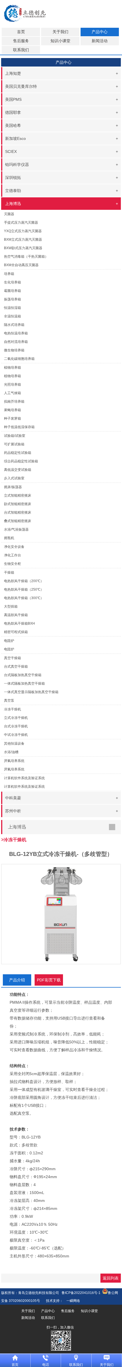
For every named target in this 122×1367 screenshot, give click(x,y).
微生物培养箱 (14, 350)
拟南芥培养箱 (14, 401)
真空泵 (9, 700)
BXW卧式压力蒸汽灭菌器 (23, 248)
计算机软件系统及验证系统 (24, 787)
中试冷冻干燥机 (16, 735)
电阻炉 (9, 649)
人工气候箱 (12, 393)
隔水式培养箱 (14, 325)
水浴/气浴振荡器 (16, 529)
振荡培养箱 (12, 299)
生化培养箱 (12, 282)
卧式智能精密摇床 (17, 504)
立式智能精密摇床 (17, 495)
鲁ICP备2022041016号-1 (81, 1293)
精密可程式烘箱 (16, 632)
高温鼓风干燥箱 (16, 615)
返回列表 (111, 1278)
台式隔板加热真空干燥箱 (22, 675)
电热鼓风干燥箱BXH (19, 623)
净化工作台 (12, 555)
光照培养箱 (12, 384)
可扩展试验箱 (14, 444)
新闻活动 (100, 41)
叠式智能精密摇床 (17, 521)
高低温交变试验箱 (17, 470)
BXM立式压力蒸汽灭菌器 (23, 240)
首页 (21, 32)
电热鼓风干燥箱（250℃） (24, 589)
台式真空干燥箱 (16, 666)
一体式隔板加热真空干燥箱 (24, 683)
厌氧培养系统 (14, 769)
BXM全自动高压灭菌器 (21, 265)
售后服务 (21, 41)
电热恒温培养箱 (16, 333)
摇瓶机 (9, 538)
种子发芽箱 (12, 418)
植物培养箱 (12, 376)
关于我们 (60, 32)
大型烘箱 (11, 606)
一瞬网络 (71, 1301)
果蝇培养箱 (12, 410)
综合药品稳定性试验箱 (21, 461)
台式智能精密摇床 (17, 512)
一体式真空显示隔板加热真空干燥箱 (31, 692)
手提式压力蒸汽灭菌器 (21, 223)
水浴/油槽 (11, 752)
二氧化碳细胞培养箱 (19, 359)
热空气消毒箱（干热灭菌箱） (26, 257)
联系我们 (21, 50)
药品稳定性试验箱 (17, 453)
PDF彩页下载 (49, 980)
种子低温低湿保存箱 (19, 427)
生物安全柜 (12, 564)
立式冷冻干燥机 (16, 718)
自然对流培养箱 (16, 342)
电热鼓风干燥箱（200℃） (24, 581)
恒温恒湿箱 (12, 308)
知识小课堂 (60, 41)
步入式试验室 (14, 478)
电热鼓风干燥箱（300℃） (24, 598)
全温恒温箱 (12, 316)
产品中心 (100, 32)
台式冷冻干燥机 (16, 726)
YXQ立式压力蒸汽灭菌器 (23, 231)
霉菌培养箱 (12, 291)
